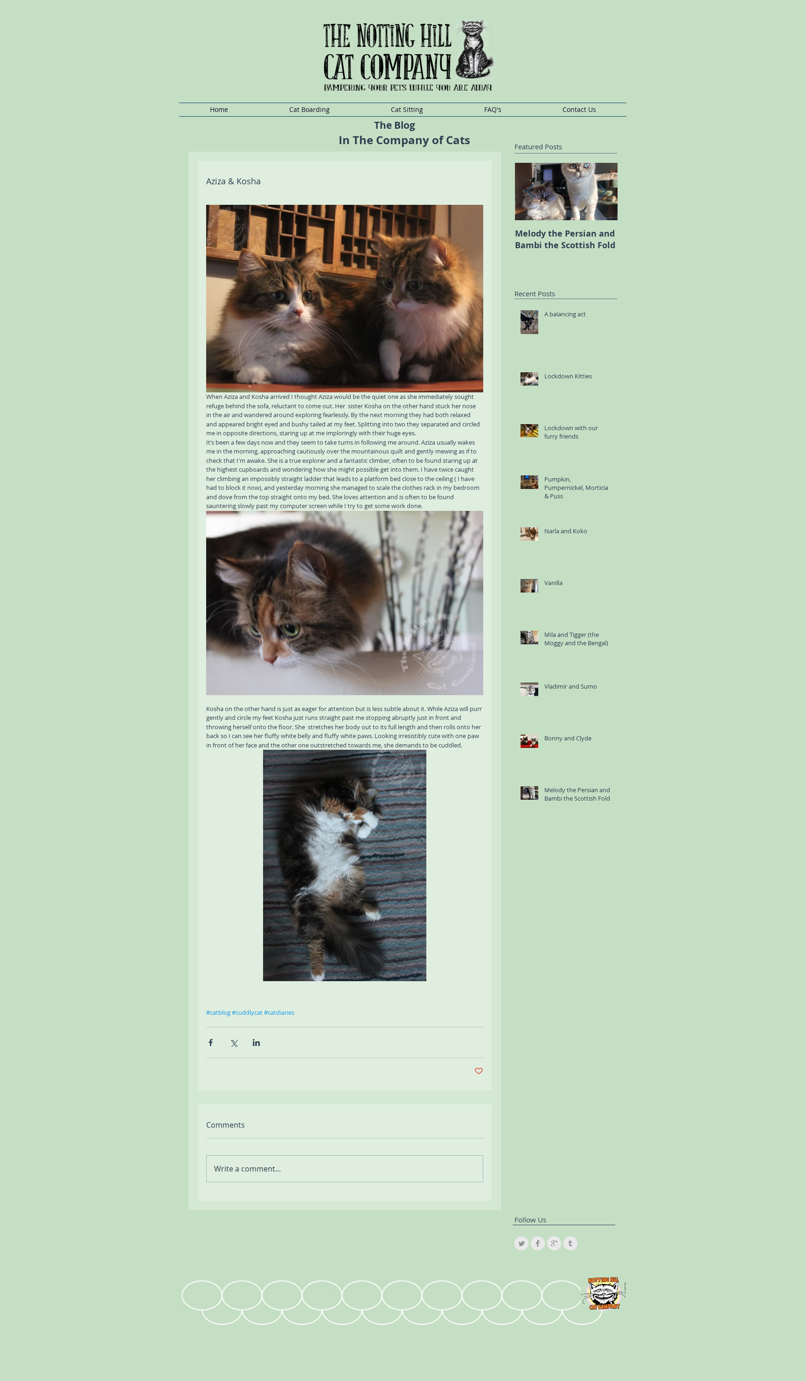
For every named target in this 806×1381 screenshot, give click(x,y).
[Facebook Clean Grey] (538, 1243)
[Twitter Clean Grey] (521, 1243)
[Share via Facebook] (210, 1042)
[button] (309, 109)
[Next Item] (602, 191)
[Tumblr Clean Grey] (570, 1243)
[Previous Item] (530, 191)
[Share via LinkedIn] (256, 1042)
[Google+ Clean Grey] (554, 1243)
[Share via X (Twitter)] (233, 1042)
